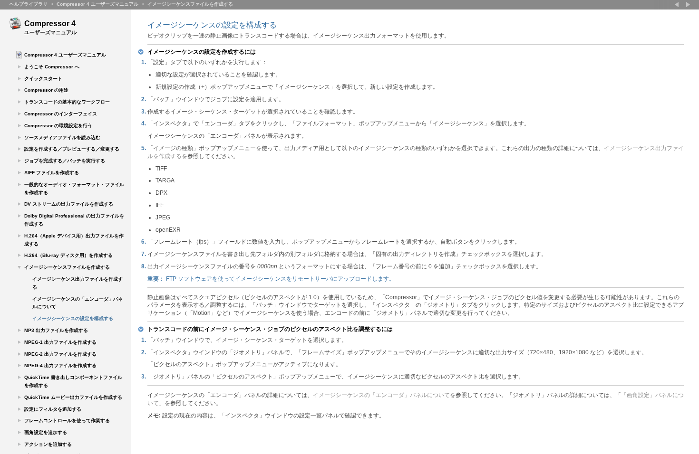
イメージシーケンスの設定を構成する (72, 318)
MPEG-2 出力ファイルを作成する (60, 354)
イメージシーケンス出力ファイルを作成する (77, 283)
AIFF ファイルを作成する (51, 172)
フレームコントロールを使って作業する (67, 420)
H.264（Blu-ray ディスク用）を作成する (68, 255)
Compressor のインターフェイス (60, 113)
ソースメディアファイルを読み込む (62, 137)
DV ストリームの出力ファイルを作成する (68, 204)
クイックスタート (43, 78)
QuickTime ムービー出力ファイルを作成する (73, 397)
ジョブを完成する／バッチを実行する (64, 160)
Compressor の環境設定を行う (58, 125)
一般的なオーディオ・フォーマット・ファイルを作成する (74, 188)
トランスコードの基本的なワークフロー (67, 101)
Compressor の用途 (46, 90)
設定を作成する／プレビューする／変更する (71, 148)
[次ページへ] (687, 4)
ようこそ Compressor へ (51, 66)
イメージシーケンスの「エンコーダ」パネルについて (77, 303)
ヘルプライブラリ (29, 4)
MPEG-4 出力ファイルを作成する (60, 365)
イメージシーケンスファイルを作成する (190, 4)
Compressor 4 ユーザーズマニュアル (97, 4)
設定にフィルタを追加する (52, 409)
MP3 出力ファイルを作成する (56, 330)
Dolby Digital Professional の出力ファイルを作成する (74, 220)
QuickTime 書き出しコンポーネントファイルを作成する (73, 381)
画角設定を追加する (45, 432)
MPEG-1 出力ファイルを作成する (60, 342)
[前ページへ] (677, 4)
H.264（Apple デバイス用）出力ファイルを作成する (74, 239)
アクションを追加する (48, 444)
